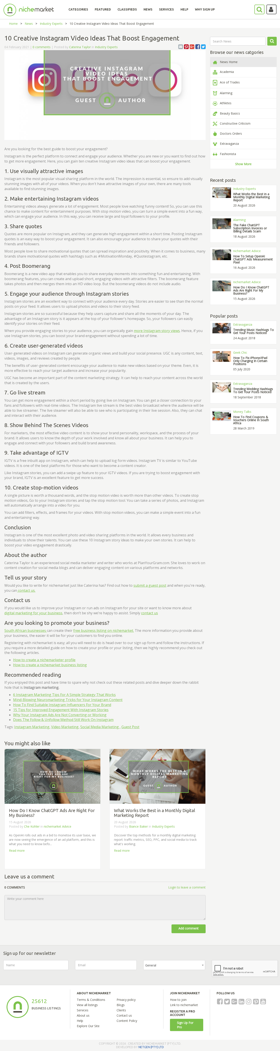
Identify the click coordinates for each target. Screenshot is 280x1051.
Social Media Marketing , (100, 726)
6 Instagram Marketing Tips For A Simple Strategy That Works (64, 694)
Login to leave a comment (187, 887)
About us (83, 1015)
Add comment (188, 928)
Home (13, 23)
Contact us (124, 1015)
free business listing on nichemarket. (103, 630)
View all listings (87, 1005)
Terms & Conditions (91, 1000)
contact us (149, 613)
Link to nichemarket (184, 1005)
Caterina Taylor (80, 47)
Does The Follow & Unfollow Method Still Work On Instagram (63, 719)
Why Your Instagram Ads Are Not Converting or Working (60, 714)
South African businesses (25, 630)
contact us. (26, 590)
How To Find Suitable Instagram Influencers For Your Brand (62, 704)
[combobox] (174, 965)
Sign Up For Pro (185, 1025)
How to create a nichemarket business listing (50, 664)
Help (80, 1021)
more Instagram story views (157, 330)
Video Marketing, (65, 726)
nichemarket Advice (57, 826)
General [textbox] (150, 965)
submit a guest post (149, 585)
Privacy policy (126, 1000)
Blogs (121, 1005)
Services (82, 1010)
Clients (121, 1010)
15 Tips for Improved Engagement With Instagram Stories (60, 709)
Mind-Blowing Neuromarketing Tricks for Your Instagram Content (67, 699)
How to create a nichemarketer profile (44, 659)
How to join (178, 1000)
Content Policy (127, 1021)
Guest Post (130, 726)
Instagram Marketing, (32, 726)
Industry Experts (51, 23)
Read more (17, 850)
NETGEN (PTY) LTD (151, 1047)
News (29, 23)
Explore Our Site (88, 1026)
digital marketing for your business (33, 613)
